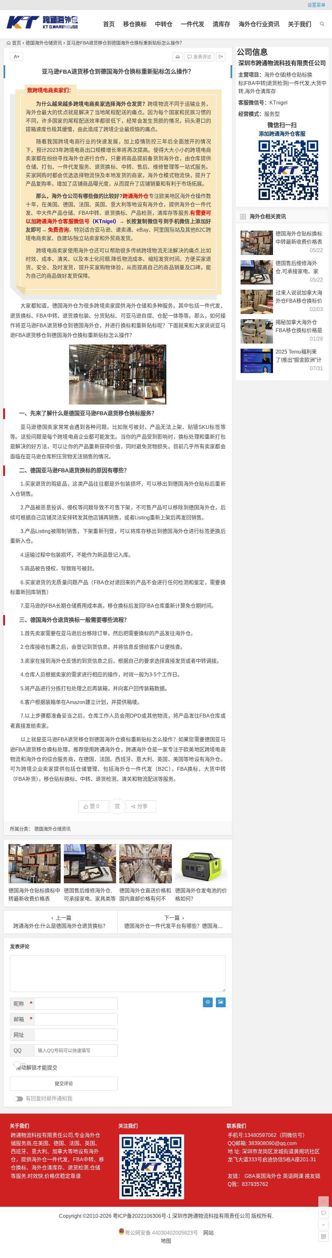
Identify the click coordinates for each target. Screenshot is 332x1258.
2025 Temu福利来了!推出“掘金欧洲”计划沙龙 (299, 360)
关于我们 (299, 24)
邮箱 (23, 1019)
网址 (19, 1035)
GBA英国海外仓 (262, 1176)
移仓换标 (135, 24)
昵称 (23, 1003)
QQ (17, 1050)
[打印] (177, 56)
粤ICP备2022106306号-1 (142, 1216)
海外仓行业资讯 (259, 24)
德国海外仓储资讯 (44, 42)
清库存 (221, 24)
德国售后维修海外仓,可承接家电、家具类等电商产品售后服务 (90, 899)
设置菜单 (316, 4)
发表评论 (201, 56)
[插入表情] (208, 1002)
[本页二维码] (323, 1236)
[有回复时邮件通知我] (18, 1098)
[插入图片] (221, 1002)
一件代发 (192, 24)
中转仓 (163, 24)
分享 (142, 806)
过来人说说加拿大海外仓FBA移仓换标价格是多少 (299, 301)
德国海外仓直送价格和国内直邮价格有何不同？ (145, 899)
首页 (109, 24)
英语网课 (293, 1176)
